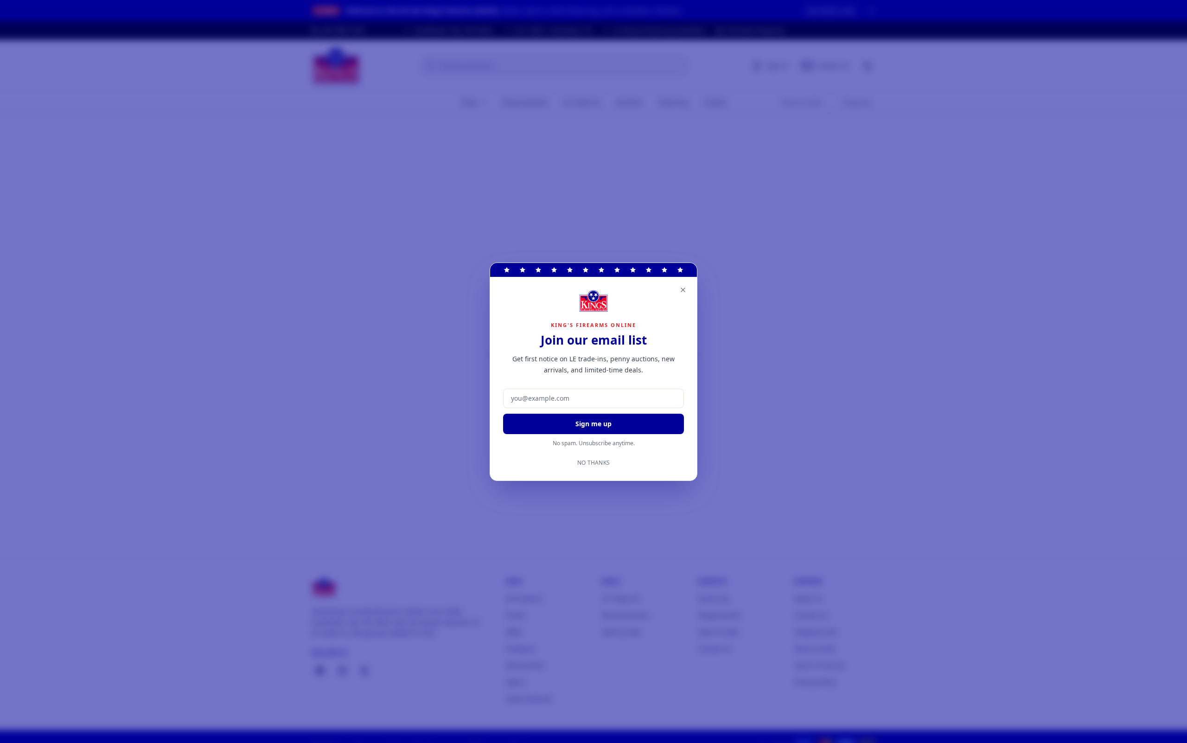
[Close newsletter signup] (683, 290)
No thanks (593, 463)
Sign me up (593, 423)
